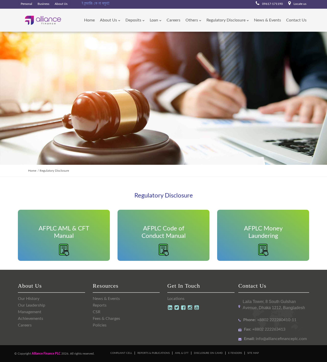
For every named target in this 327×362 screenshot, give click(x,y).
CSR (96, 312)
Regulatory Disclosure (54, 170)
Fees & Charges (106, 319)
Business (43, 3)
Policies (100, 325)
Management (29, 312)
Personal (26, 3)
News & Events (106, 299)
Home (32, 170)
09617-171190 (272, 3)
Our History (28, 299)
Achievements (30, 319)
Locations (175, 299)
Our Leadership (31, 305)
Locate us (299, 3)
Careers (25, 325)
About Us (61, 3)
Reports (100, 305)
